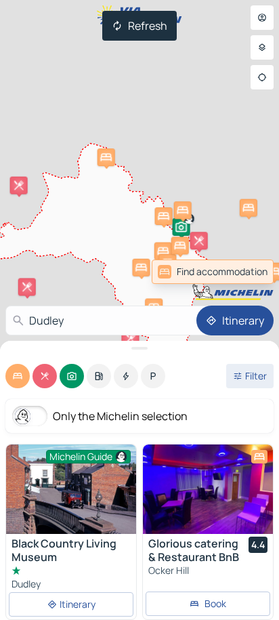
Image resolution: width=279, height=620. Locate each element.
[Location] (262, 77)
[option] (17, 376)
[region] (208, 489)
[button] (181, 227)
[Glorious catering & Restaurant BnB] (208, 489)
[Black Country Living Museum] (71, 493)
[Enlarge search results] (139, 348)
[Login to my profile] (262, 17)
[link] (244, 272)
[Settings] (262, 47)
